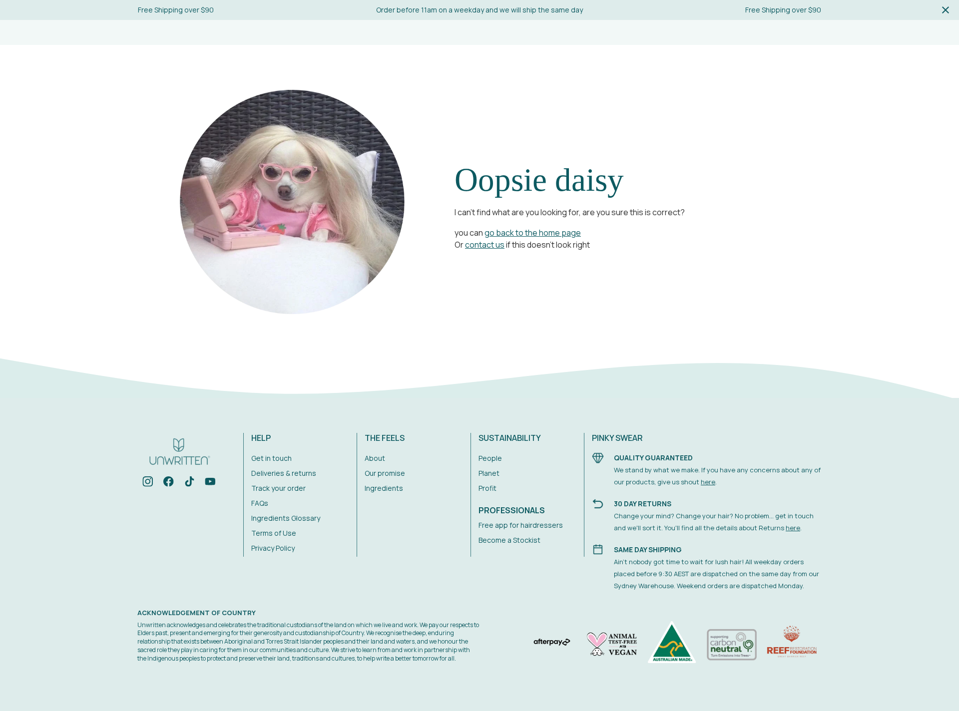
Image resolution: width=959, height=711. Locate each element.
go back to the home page (532, 232)
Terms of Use (273, 533)
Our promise (385, 473)
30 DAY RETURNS (642, 503)
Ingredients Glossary (285, 518)
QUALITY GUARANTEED (653, 457)
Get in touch (271, 458)
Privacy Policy (273, 548)
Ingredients (384, 488)
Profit (487, 488)
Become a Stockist (509, 540)
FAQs (259, 503)
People (490, 458)
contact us (484, 244)
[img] (147, 483)
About (375, 458)
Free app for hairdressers (521, 525)
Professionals (512, 510)
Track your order (278, 488)
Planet (489, 473)
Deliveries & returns (283, 473)
